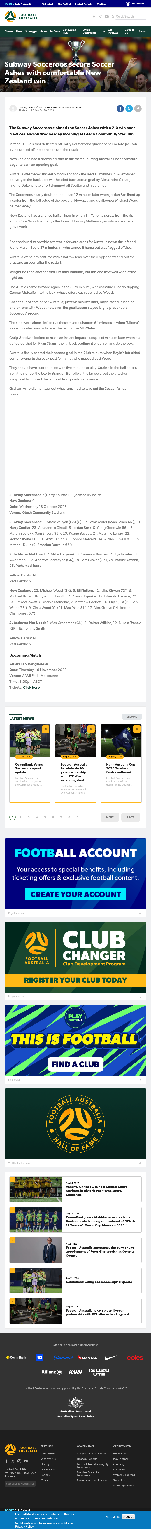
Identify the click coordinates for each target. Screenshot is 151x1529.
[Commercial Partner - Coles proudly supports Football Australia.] (135, 1357)
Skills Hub (119, 1480)
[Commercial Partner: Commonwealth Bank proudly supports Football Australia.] (16, 1357)
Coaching (119, 1464)
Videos (44, 31)
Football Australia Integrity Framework (92, 1465)
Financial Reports (87, 1458)
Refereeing (119, 1469)
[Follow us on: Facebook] (94, 16)
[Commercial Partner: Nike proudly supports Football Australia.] (111, 1357)
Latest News (48, 1453)
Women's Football (124, 1475)
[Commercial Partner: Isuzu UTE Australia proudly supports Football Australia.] (99, 1372)
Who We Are (48, 1458)
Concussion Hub (69, 31)
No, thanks (113, 1516)
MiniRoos (101, 4)
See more (132, 717)
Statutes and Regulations (91, 1453)
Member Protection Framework (88, 1473)
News (19, 31)
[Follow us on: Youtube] (107, 16)
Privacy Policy (24, 1526)
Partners (45, 1475)
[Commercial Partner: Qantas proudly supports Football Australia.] (87, 1357)
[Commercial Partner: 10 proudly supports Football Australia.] (40, 1357)
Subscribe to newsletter (20, 1484)
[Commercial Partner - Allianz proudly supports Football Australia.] (52, 1372)
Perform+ (55, 31)
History (45, 1464)
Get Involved (113, 31)
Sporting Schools (123, 1485)
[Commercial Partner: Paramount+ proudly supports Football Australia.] (63, 1357)
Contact (45, 1480)
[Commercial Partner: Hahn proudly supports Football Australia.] (75, 1372)
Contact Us (129, 31)
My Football (47, 4)
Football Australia (83, 4)
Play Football (64, 4)
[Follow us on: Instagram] (100, 16)
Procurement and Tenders (92, 1480)
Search (143, 31)
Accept (128, 1516)
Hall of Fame (48, 1469)
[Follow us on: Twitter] (113, 16)
